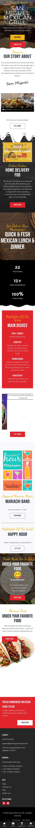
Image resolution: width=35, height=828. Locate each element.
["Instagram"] (8, 803)
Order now (6, 793)
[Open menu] (31, 3)
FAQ (4, 790)
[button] (17, 37)
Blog (4, 784)
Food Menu (16, 820)
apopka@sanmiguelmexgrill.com (15, 743)
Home (7, 820)
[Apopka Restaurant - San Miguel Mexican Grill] (6, 4)
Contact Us (6, 787)
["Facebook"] (3, 803)
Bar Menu (26, 820)
